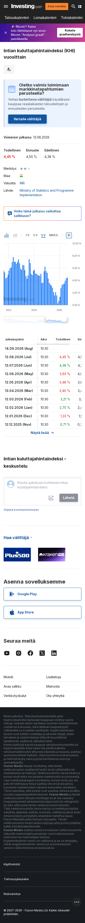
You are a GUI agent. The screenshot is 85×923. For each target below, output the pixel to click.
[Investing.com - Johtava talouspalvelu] (26, 6)
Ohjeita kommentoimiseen (21, 509)
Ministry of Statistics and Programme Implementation (47, 192)
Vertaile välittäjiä (27, 119)
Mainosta (53, 686)
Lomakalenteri (45, 18)
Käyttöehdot (12, 864)
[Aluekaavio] (15, 235)
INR (22, 183)
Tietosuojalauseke (16, 879)
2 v (35, 235)
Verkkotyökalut (15, 696)
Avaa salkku (12, 686)
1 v (27, 235)
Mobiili (8, 677)
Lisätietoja (53, 677)
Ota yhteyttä (55, 696)
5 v (43, 235)
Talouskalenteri (17, 18)
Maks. (53, 235)
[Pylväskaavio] (7, 235)
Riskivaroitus (12, 894)
